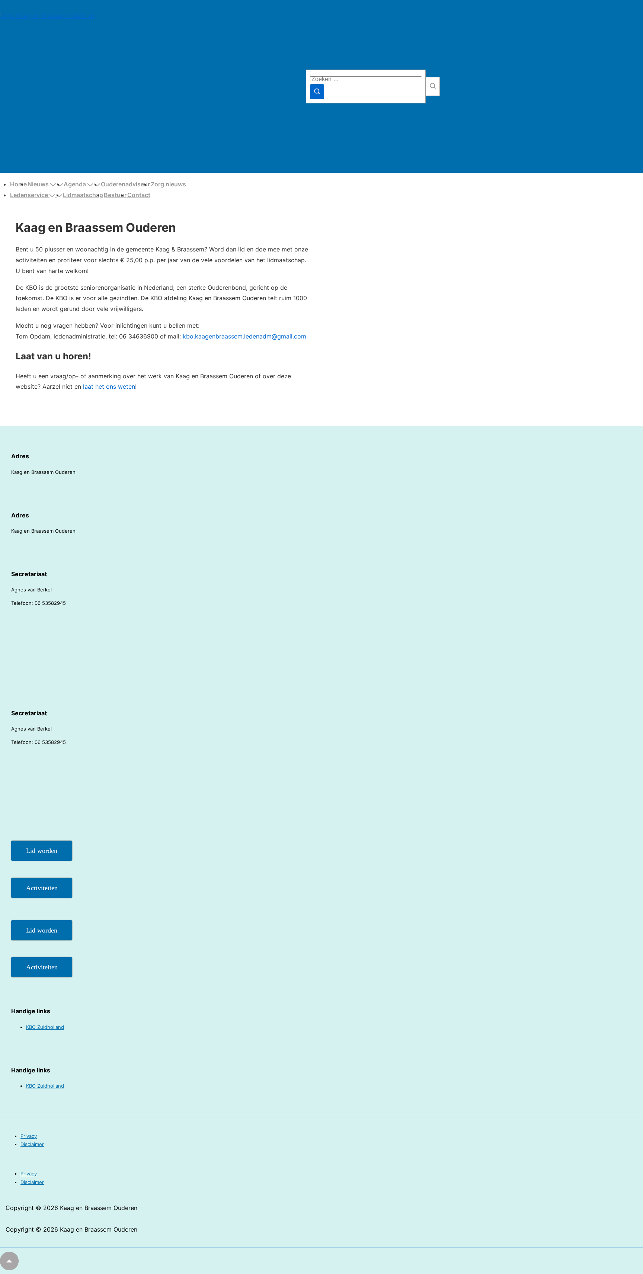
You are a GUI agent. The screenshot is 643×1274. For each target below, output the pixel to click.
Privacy (28, 1136)
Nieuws (38, 184)
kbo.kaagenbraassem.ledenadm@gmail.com (244, 336)
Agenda (75, 184)
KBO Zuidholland (45, 1027)
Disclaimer (32, 1144)
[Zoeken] (317, 91)
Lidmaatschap (83, 195)
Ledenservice (29, 195)
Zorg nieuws (168, 184)
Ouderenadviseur (125, 184)
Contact (138, 195)
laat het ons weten (109, 386)
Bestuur (115, 195)
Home (18, 184)
